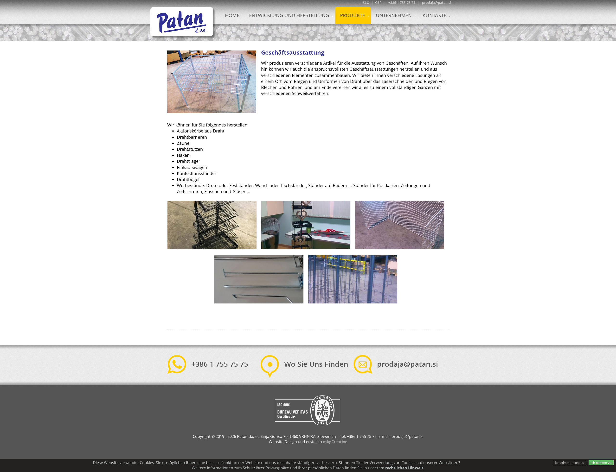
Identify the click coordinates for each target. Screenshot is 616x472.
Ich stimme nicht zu (569, 463)
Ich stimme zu (601, 463)
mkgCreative (335, 441)
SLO (366, 2)
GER (378, 2)
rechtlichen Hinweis (404, 468)
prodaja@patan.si (407, 364)
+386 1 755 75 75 (219, 364)
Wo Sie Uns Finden (316, 364)
